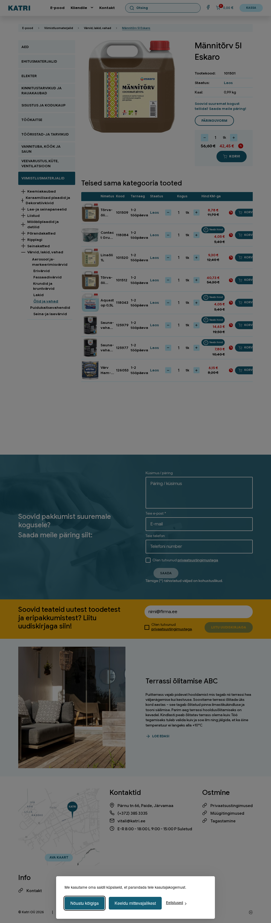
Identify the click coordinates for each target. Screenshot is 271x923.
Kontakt (107, 8)
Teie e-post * (156, 513)
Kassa (251, 8)
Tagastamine (223, 820)
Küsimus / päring (159, 473)
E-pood (57, 8)
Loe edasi (160, 736)
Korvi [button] (248, 212)
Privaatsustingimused (231, 805)
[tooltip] (213, 229)
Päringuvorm (214, 121)
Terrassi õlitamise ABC (182, 681)
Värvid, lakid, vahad (97, 28)
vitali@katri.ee (131, 820)
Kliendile (79, 8)
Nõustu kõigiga (84, 903)
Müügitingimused (227, 813)
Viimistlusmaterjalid (58, 28)
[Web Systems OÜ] (251, 912)
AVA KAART (58, 857)
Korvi (234, 156)
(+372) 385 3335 (132, 813)
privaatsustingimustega (198, 560)
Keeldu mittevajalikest (135, 903)
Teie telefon (155, 536)
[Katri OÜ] (19, 8)
